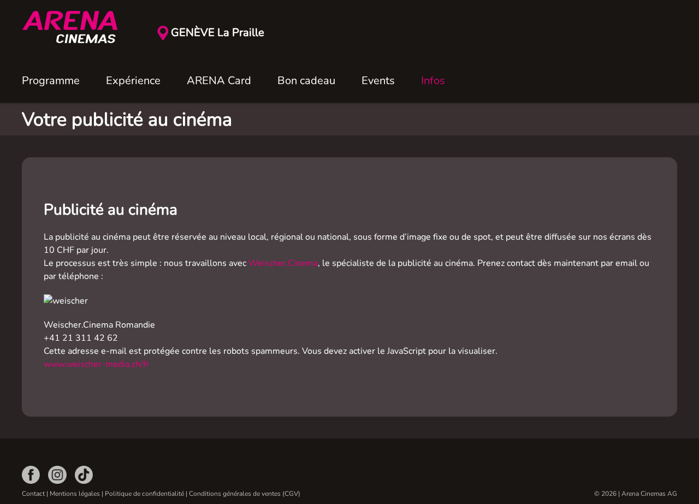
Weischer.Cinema (283, 263)
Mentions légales (75, 493)
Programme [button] (51, 80)
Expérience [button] (133, 80)
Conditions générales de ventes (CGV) (244, 493)
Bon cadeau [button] (306, 80)
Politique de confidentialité (144, 493)
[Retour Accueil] (76, 27)
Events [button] (378, 80)
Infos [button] (433, 80)
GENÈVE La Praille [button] (217, 32)
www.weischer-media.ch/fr (96, 364)
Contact (33, 493)
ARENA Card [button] (219, 80)
